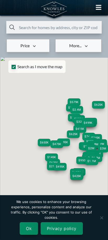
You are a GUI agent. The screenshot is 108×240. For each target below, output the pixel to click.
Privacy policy (62, 228)
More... (75, 45)
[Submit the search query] (11, 27)
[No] (101, 217)
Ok (29, 228)
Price (25, 45)
